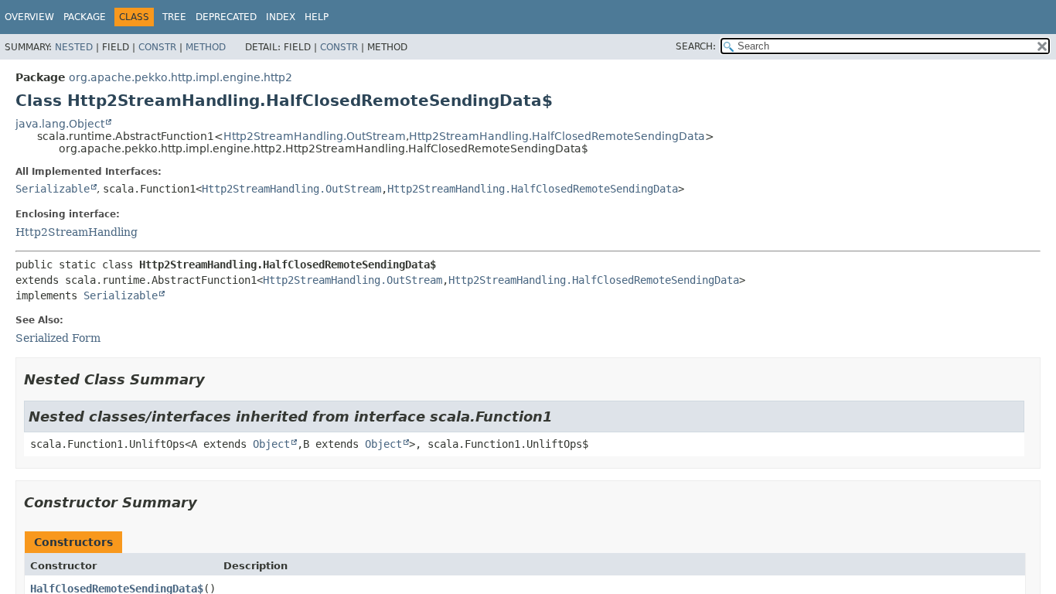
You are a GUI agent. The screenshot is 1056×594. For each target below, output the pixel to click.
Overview (29, 17)
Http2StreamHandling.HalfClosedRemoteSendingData (557, 136)
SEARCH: (696, 46)
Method (206, 47)
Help (317, 17)
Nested (74, 47)
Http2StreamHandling (76, 232)
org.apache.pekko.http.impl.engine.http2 (180, 77)
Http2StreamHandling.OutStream (314, 136)
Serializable (52, 189)
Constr (157, 47)
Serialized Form (57, 338)
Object (271, 444)
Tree (174, 17)
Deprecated (226, 17)
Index (280, 17)
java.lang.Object (59, 124)
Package (84, 17)
